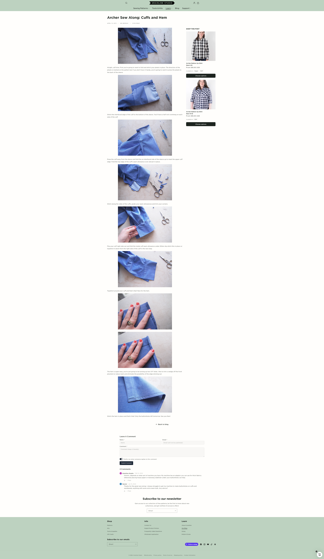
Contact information (189, 555)
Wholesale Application (151, 534)
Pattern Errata (186, 534)
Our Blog (184, 528)
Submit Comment (126, 463)
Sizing (183, 531)
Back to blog (163, 424)
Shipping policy (178, 555)
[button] (126, 3)
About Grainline (187, 525)
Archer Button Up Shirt (194, 63)
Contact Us (147, 525)
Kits (108, 528)
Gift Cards (110, 534)
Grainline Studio (137, 555)
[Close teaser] (316, 551)
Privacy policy (157, 555)
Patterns (109, 525)
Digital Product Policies (151, 528)
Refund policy (148, 555)
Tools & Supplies (112, 531)
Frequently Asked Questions (153, 531)
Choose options (200, 76)
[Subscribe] (175, 511)
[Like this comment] (124, 480)
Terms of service (167, 555)
